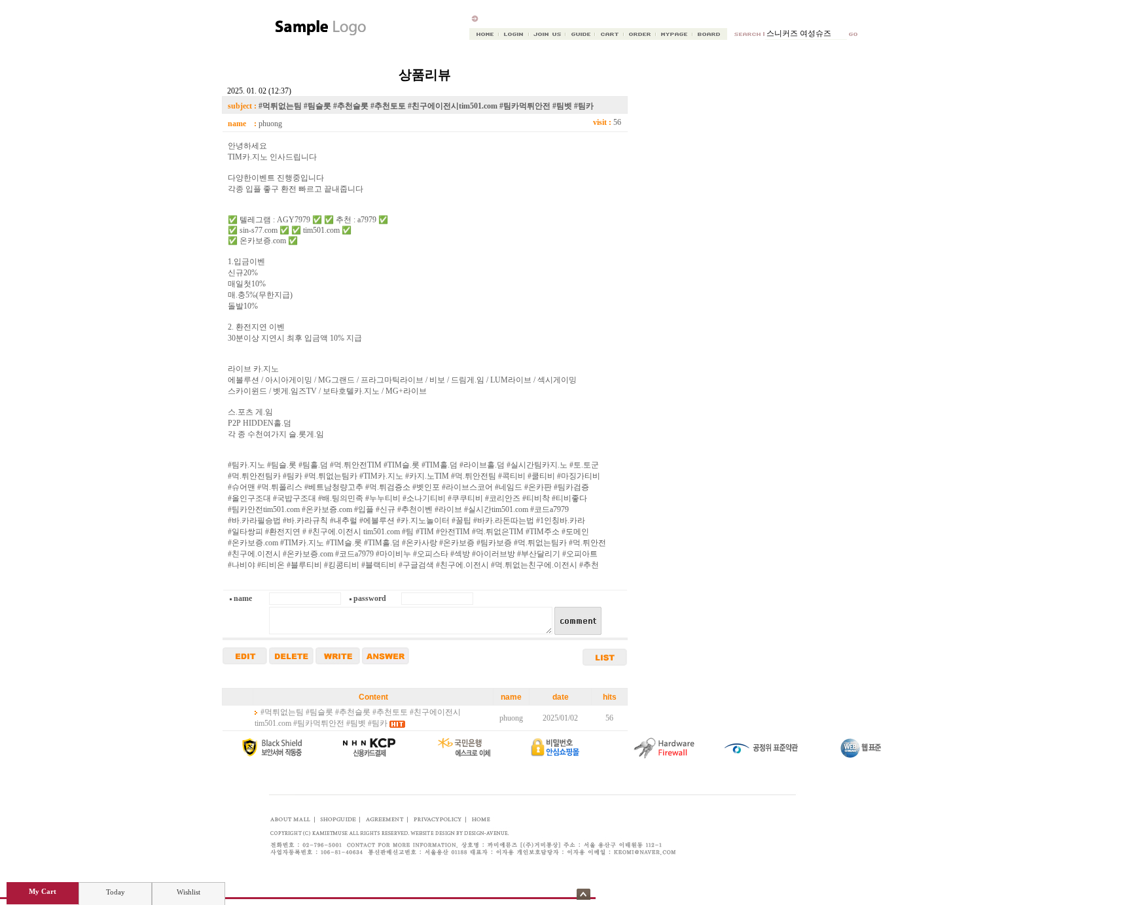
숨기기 (583, 894)
